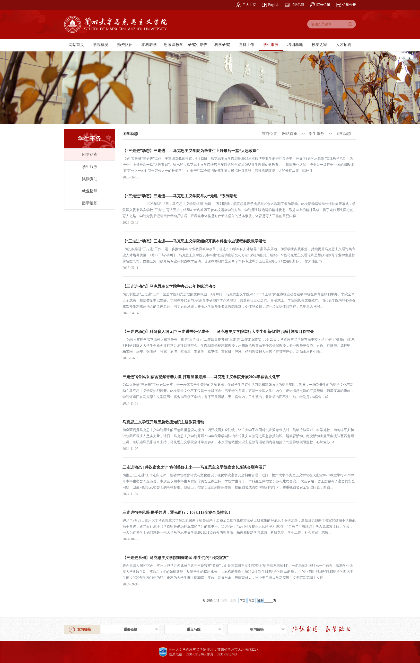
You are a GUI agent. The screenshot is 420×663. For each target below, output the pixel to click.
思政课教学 (173, 45)
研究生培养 (198, 45)
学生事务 (271, 45)
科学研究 (222, 45)
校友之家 (319, 45)
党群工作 (246, 45)
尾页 (251, 600)
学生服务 (89, 167)
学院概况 (100, 45)
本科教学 (149, 45)
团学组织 (89, 203)
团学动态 (89, 154)
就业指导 (89, 191)
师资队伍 (125, 45)
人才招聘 (343, 45)
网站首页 (76, 45)
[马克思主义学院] (115, 25)
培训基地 (295, 45)
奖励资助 (89, 179)
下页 (242, 600)
